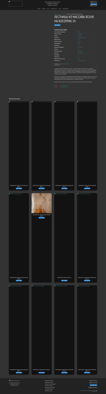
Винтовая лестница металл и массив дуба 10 (41, 215)
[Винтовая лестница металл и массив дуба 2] (42, 101)
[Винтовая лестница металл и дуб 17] (42, 285)
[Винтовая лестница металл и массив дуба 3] (64, 101)
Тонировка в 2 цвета (82, 60)
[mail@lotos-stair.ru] (87, 387)
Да (78, 56)
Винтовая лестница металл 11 (64, 277)
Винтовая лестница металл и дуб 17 (41, 369)
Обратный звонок (94, 4)
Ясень (64, 14)
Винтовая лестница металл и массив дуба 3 (64, 186)
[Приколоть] (58, 86)
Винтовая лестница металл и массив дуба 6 (87, 186)
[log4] (16, 3)
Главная (55, 14)
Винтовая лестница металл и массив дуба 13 (87, 278)
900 (78, 39)
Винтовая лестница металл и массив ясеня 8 (19, 278)
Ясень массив (80, 47)
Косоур (79, 31)
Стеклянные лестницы (49, 389)
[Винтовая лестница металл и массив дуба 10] (42, 193)
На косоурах (64, 63)
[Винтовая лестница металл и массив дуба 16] (19, 285)
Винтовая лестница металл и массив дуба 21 (87, 370)
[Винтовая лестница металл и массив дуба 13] (87, 193)
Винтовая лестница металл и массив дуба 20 (64, 370)
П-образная (80, 33)
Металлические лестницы (50, 387)
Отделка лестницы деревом (50, 384)
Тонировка (82, 52)
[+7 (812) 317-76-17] (87, 380)
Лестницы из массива (49, 382)
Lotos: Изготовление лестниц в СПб (91, 390)
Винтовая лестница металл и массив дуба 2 (41, 186)
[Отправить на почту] (55, 86)
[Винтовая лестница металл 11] (64, 193)
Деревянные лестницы (49, 380)
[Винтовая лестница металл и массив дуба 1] (19, 101)
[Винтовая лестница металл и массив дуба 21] (87, 285)
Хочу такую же (57, 25)
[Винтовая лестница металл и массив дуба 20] (64, 285)
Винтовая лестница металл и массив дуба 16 (19, 370)
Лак (78, 52)
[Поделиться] (61, 86)
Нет (78, 54)
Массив (79, 41)
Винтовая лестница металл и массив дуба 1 (19, 186)
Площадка (80, 35)
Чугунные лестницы (48, 390)
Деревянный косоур (81, 37)
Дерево (60, 14)
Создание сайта (94, 391)
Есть (79, 45)
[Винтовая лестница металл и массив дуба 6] (87, 101)
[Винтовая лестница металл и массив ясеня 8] (19, 193)
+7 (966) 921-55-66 (93, 382)
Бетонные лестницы (48, 385)
